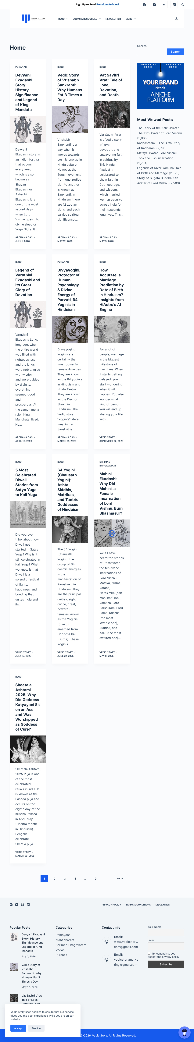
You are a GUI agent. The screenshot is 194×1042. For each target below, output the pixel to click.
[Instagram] (144, 4)
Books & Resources (85, 18)
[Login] (176, 18)
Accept (18, 1028)
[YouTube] (154, 4)
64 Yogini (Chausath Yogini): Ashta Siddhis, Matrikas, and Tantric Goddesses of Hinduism (68, 490)
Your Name (154, 926)
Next (120, 878)
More (129, 18)
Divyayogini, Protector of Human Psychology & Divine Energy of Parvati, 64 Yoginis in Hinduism (69, 290)
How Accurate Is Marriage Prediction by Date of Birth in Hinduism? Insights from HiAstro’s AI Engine (111, 290)
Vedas (60, 950)
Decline (36, 1028)
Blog (61, 18)
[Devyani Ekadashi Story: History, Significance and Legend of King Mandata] (28, 129)
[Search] (182, 4)
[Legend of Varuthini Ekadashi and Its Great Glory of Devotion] (28, 314)
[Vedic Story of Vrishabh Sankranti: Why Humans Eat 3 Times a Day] (70, 119)
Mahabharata (65, 940)
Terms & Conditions (138, 904)
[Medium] (164, 4)
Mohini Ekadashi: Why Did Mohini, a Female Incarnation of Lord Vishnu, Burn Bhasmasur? (111, 494)
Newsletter (113, 18)
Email (151, 940)
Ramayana (63, 935)
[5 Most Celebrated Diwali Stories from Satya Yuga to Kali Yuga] (28, 514)
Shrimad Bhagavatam (71, 945)
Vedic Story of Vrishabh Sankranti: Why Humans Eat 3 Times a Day (31, 973)
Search (142, 46)
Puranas (21, 67)
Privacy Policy (111, 904)
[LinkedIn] (174, 4)
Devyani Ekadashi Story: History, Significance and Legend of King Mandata (33, 943)
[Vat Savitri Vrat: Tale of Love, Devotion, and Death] (112, 114)
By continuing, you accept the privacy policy (163, 955)
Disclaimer (163, 904)
